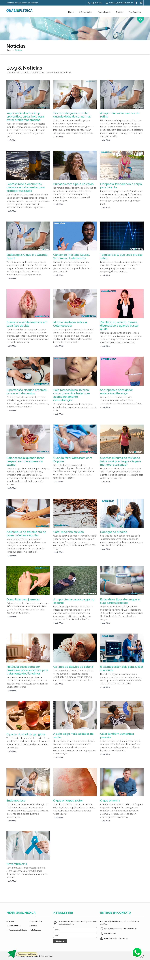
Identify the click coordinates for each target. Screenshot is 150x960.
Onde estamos (14, 926)
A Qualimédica (85, 12)
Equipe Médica (36, 921)
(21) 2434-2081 (96, 3)
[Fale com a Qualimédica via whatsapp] (137, 952)
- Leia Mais (11, 140)
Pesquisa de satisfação (18, 930)
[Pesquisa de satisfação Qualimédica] (22, 953)
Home (71, 12)
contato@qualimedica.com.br (121, 3)
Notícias (119, 12)
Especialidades (104, 12)
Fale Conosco (135, 12)
